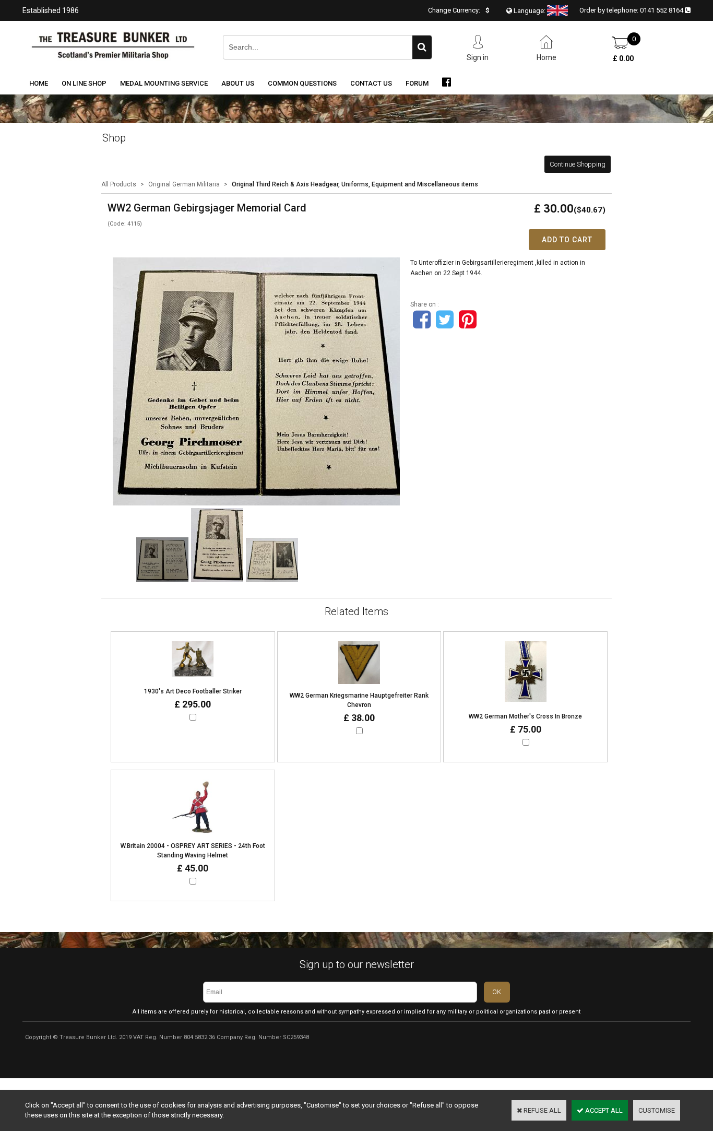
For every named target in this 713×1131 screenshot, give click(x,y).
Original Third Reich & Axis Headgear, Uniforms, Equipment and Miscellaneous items (355, 184)
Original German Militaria (184, 184)
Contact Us (371, 83)
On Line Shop (84, 83)
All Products (118, 184)
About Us (237, 83)
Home (38, 83)
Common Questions (302, 83)
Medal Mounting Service (164, 83)
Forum (417, 83)
